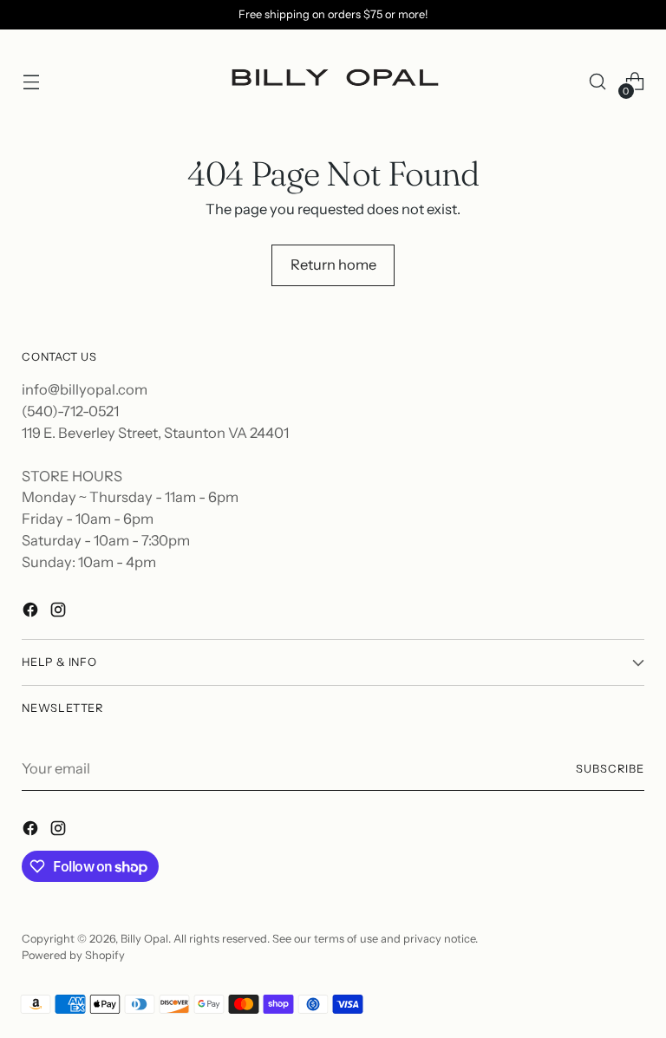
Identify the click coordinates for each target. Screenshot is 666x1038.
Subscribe (610, 768)
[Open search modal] (598, 82)
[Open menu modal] (31, 82)
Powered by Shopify (73, 955)
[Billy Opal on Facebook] (32, 612)
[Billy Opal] (333, 81)
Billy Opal (144, 938)
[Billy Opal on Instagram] (59, 612)
